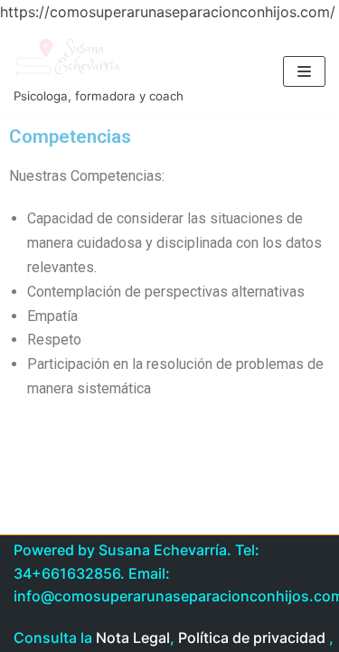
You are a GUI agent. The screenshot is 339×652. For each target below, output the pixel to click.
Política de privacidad (251, 637)
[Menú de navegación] (304, 71)
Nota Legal (133, 637)
